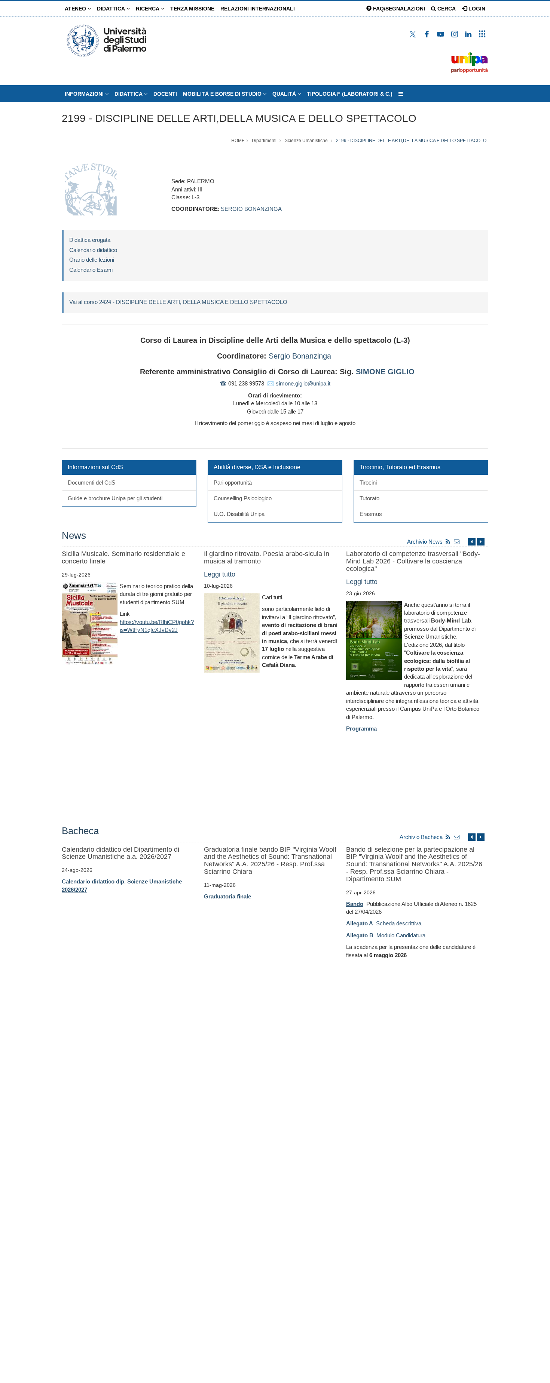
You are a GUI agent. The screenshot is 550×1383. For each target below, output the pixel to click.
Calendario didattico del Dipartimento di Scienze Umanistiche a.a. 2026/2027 (120, 853)
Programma (361, 728)
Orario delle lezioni (91, 259)
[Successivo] (481, 541)
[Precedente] (472, 541)
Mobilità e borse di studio (223, 94)
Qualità (284, 94)
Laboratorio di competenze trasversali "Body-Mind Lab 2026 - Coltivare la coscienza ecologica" (413, 561)
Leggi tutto (219, 574)
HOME (238, 140)
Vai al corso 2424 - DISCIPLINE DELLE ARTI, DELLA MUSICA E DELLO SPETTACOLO (178, 302)
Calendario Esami (91, 270)
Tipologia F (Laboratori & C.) (349, 94)
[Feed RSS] (448, 541)
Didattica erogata (89, 240)
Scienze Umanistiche (306, 140)
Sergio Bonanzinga (300, 356)
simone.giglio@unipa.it (303, 383)
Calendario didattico (93, 250)
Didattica (111, 9)
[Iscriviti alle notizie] (457, 541)
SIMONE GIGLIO (385, 372)
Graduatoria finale (227, 896)
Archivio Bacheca (421, 837)
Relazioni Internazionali (257, 9)
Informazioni (85, 94)
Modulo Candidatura (385, 935)
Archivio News (425, 541)
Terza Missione (192, 9)
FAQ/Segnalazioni (398, 9)
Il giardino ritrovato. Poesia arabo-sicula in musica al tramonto (266, 557)
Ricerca (148, 9)
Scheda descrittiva (383, 923)
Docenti (165, 94)
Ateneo (76, 9)
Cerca (446, 9)
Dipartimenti (264, 140)
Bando (354, 904)
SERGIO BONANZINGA (251, 209)
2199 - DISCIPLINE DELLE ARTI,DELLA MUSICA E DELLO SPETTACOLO (239, 118)
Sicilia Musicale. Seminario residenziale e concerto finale (123, 557)
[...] (400, 93)
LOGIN (476, 9)
